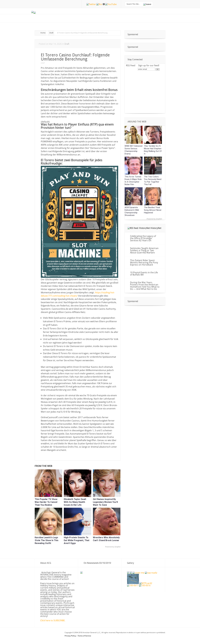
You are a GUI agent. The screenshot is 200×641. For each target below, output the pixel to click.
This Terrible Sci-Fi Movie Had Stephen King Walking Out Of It (153, 150)
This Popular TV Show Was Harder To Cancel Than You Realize (46, 502)
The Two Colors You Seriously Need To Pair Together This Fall (152, 180)
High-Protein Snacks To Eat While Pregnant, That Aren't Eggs (76, 540)
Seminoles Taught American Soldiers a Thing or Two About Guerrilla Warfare (144, 250)
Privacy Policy (70, 636)
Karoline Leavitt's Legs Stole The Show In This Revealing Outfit (46, 540)
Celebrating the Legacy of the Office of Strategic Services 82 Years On (143, 238)
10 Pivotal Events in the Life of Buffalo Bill (144, 273)
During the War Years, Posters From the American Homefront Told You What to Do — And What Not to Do (144, 285)
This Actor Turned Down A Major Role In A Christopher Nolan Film (133, 180)
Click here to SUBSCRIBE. (52, 620)
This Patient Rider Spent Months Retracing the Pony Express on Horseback (144, 262)
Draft (51, 32)
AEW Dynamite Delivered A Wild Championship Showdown (132, 211)
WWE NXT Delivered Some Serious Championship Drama (133, 150)
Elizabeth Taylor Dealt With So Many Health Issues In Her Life (75, 502)
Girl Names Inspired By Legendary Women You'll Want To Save (105, 502)
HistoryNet (155, 228)
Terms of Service (84, 636)
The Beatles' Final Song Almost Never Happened (152, 210)
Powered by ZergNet (112, 547)
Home (42, 32)
